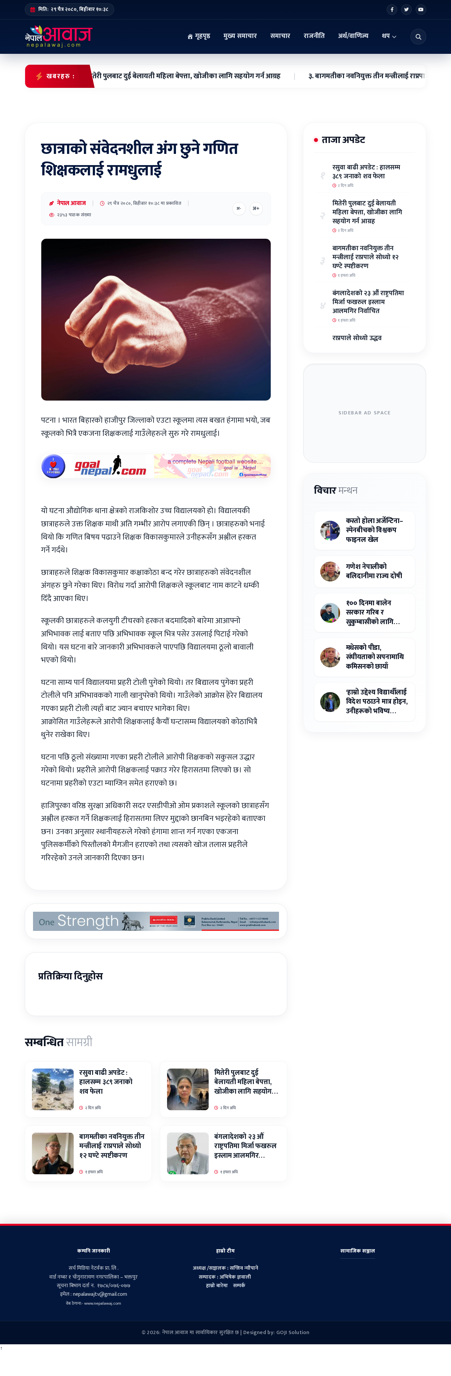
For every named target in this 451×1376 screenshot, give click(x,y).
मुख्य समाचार (240, 36)
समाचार (280, 36)
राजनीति (314, 36)
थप (386, 36)
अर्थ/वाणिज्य (353, 36)
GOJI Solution (292, 1332)
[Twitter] (406, 9)
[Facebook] (392, 9)
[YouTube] (421, 9)
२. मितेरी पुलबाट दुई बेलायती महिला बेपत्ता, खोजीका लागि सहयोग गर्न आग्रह (146, 76)
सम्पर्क (239, 1285)
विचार (336, 490)
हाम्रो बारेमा (217, 1285)
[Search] (418, 37)
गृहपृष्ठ (201, 36)
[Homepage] (59, 36)
